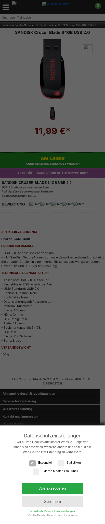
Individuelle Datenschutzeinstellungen (52, 511)
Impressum (70, 515)
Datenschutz (54, 515)
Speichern (52, 501)
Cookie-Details (36, 515)
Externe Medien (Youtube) (60, 471)
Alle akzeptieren (52, 488)
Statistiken (74, 462)
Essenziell (45, 462)
